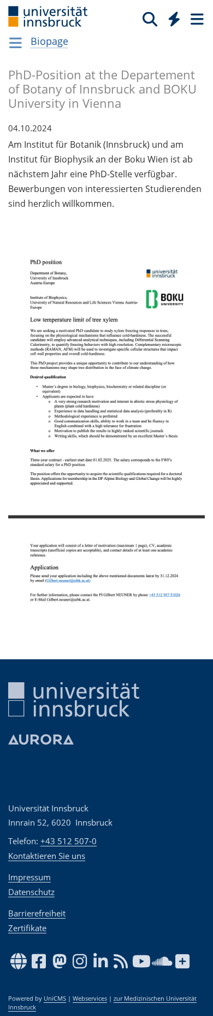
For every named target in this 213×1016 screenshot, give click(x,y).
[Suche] (150, 18)
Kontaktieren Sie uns (46, 855)
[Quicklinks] (174, 18)
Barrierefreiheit (37, 913)
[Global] (171, 17)
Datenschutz (31, 891)
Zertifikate (27, 927)
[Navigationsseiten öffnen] (15, 42)
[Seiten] (196, 18)
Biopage (49, 41)
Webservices (90, 998)
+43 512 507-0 (68, 840)
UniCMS (55, 998)
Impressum (29, 877)
